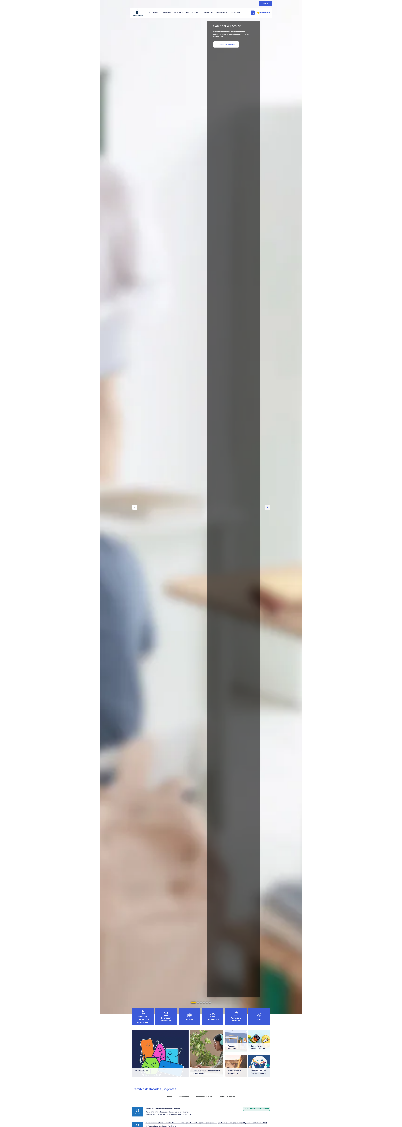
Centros (206, 12)
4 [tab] (204, 1002)
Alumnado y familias (172, 12)
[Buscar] (253, 13)
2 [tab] (198, 1002)
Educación (153, 12)
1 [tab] (193, 1002)
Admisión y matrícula (236, 1019)
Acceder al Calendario (226, 44)
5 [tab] (207, 1002)
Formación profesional (166, 1019)
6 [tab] (210, 1002)
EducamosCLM (212, 1019)
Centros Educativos (227, 1097)
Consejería (220, 12)
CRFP (259, 1019)
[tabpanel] (201, 507)
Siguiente (267, 507)
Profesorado (192, 12)
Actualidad (235, 12)
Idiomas (189, 1019)
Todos (169, 1097)
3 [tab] (201, 1002)
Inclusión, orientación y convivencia (143, 1019)
